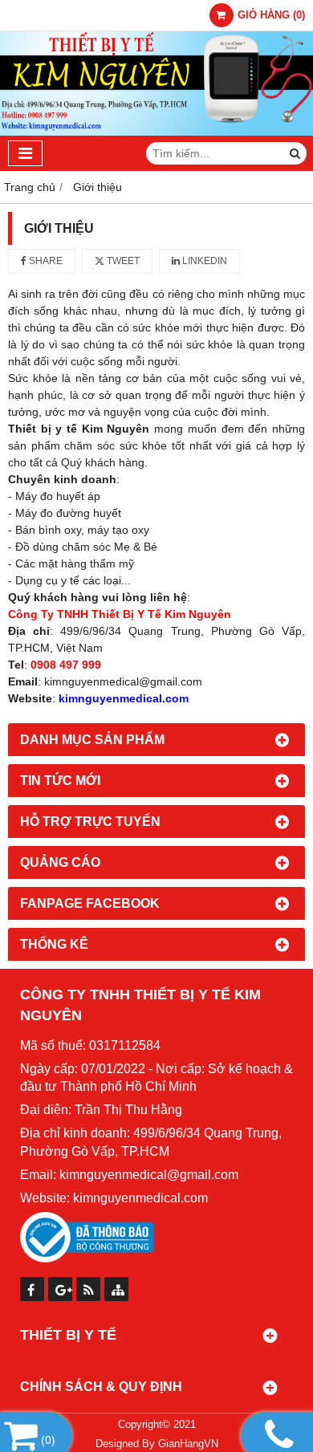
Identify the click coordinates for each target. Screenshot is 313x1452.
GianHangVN (188, 1444)
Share (44, 260)
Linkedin (203, 260)
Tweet (122, 260)
